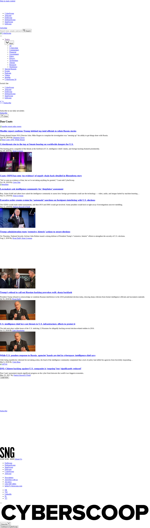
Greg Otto (16, 182)
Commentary (14, 50)
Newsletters (9, 478)
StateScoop (9, 22)
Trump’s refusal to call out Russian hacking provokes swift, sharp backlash (36, 292)
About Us (18, 459)
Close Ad (4, 524)
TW (6, 492)
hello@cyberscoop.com (13, 486)
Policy (11, 56)
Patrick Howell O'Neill (21, 207)
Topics (7, 39)
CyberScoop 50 (10, 79)
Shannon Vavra (18, 138)
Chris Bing (16, 362)
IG (6, 496)
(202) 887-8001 (10, 484)
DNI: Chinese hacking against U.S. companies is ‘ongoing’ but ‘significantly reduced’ (40, 368)
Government (14, 54)
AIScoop (8, 15)
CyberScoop (9, 13)
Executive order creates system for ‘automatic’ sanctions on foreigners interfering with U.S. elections (47, 200)
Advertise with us (11, 480)
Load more (4, 377)
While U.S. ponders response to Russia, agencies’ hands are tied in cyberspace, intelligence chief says (47, 355)
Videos (7, 75)
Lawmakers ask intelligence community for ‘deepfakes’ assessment (31, 189)
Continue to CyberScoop (9, 527)
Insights (7, 77)
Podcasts (8, 73)
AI (10, 46)
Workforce (13, 67)
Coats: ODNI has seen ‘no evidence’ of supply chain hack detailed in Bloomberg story (41, 175)
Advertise (3, 28)
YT (6, 498)
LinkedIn (8, 494)
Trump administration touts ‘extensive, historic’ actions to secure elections (35, 231)
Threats (12, 63)
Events (7, 71)
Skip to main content (7, 1)
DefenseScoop (10, 20)
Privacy (12, 58)
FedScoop (8, 18)
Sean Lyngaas (18, 151)
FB (6, 490)
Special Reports (10, 69)
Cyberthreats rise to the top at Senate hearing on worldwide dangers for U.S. (36, 144)
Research (12, 65)
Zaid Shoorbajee (18, 330)
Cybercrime (13, 48)
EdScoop (8, 24)
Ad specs (8, 482)
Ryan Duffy (17, 238)
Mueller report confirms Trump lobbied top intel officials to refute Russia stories (38, 131)
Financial (12, 52)
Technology (13, 60)
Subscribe (7, 103)
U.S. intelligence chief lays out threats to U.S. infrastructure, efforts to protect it (37, 324)
